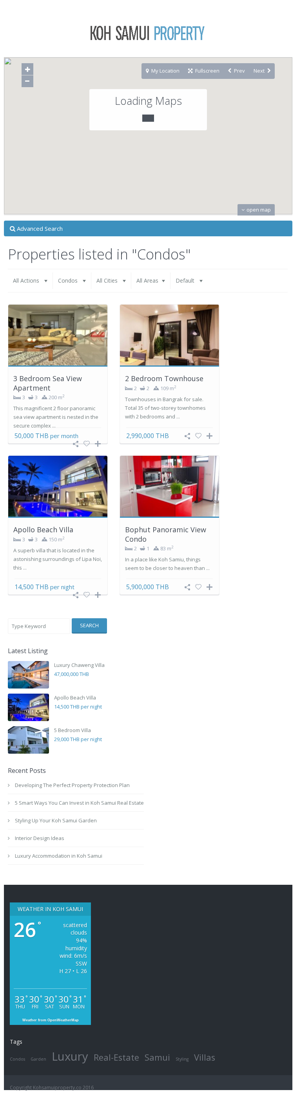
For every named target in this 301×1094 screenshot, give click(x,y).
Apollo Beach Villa (43, 529)
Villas (204, 1057)
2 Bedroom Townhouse (164, 378)
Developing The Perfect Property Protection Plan (72, 785)
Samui (157, 1057)
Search (89, 625)
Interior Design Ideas (39, 838)
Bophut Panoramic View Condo (165, 534)
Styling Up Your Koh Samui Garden (56, 820)
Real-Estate (116, 1057)
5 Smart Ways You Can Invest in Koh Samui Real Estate (79, 802)
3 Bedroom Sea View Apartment (47, 383)
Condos (17, 1059)
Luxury (70, 1056)
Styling (182, 1059)
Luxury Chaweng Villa (79, 664)
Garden (38, 1059)
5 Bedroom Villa (72, 730)
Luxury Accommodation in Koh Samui (58, 855)
